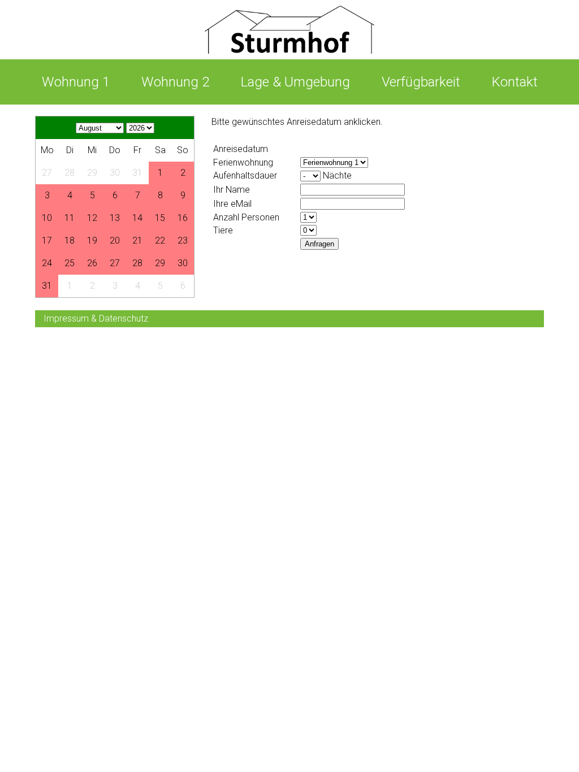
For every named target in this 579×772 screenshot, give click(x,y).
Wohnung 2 (175, 82)
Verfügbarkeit (421, 82)
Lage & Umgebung (295, 82)
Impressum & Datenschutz (96, 318)
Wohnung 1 (76, 82)
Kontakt (515, 82)
